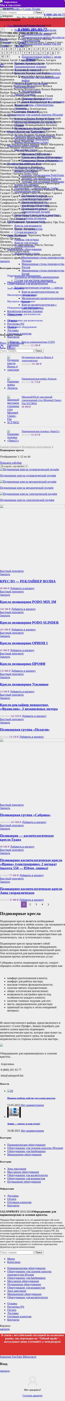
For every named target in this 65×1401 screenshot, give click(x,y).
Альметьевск (37, 60)
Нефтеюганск (43, 154)
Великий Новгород (12, 82)
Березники (18, 73)
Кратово (51, 131)
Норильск (24, 167)
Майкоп (35, 144)
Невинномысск (9, 154)
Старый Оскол (9, 209)
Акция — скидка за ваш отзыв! (23, 1123)
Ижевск (31, 111)
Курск (59, 134)
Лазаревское (7, 137)
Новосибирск (8, 42)
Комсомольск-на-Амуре (26, 128)
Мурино (15, 147)
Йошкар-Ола (8, 115)
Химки (18, 228)
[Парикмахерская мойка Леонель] (13, 383)
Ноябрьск (37, 167)
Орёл (53, 170)
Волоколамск (32, 89)
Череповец (34, 235)
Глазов (49, 95)
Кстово (19, 134)
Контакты (13, 1205)
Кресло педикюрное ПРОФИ (22, 664)
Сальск (15, 193)
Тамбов (16, 215)
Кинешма (47, 121)
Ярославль (22, 251)
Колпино (5, 128)
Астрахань (6, 66)
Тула (12, 218)
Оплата (11, 1198)
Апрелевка (6, 63)
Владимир (6, 86)
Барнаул (44, 69)
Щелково (5, 241)
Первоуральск (28, 176)
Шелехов (15, 238)
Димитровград (23, 99)
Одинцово (18, 170)
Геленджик (23, 95)
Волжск (47, 86)
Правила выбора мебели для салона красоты (31, 1098)
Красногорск (8, 131)
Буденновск (7, 79)
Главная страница (9, 447)
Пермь (41, 176)
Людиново (27, 141)
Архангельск (54, 63)
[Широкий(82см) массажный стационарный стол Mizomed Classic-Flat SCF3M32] (13, 409)
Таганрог (5, 215)
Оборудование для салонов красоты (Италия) (31, 282)
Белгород (5, 73)
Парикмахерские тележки (30, 66)
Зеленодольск (38, 108)
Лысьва (56, 137)
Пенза (15, 176)
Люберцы (14, 141)
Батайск (55, 69)
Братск (40, 76)
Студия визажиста (25, 232)
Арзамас (19, 63)
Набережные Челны (12, 150)
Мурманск (27, 147)
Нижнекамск (28, 157)
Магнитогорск (20, 144)
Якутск (4, 251)
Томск (57, 215)
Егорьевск (23, 102)
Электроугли (25, 244)
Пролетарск (52, 183)
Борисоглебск (26, 76)
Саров (14, 196)
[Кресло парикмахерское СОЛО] (13, 345)
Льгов (3, 141)
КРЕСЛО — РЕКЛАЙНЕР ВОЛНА (28, 581)
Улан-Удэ (5, 222)
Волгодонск (34, 86)
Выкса (14, 92)
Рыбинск (49, 189)
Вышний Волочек (30, 92)
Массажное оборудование (21, 301)
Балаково (20, 69)
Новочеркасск (8, 167)
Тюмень (20, 218)
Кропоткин (7, 134)
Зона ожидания (15, 288)
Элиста (38, 244)
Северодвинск (44, 196)
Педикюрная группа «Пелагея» (25, 729)
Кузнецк (40, 134)
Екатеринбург (8, 39)
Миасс (44, 144)
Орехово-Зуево (22, 173)
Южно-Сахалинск (11, 248)
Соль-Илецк (27, 206)
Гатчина (10, 95)
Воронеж (56, 89)
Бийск (46, 73)
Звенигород (7, 108)
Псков (4, 186)
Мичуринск (56, 144)
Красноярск (34, 39)
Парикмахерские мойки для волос (35, 30)
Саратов (5, 196)
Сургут (51, 209)
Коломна (51, 124)
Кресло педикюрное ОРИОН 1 (24, 643)
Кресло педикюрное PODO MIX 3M (28, 602)
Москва (47, 39)
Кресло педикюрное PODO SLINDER (29, 622)
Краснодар (23, 131)
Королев (47, 128)
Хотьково (29, 228)
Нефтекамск (27, 154)
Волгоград (19, 86)
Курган (50, 134)
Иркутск (42, 111)
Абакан (4, 60)
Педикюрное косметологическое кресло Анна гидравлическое (31, 891)
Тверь (25, 215)
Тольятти (47, 215)
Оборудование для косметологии (25, 320)
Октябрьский (33, 170)
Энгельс (49, 244)
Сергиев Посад (26, 199)
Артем (41, 63)
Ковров (20, 124)
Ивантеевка (19, 111)
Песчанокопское (10, 180)
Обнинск (5, 170)
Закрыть (5, 574)
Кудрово (29, 134)
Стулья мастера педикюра (30, 218)
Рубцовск (37, 189)
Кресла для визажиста (28, 225)
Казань (22, 39)
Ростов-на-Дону (34, 42)
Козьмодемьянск (35, 124)
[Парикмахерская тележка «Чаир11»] (13, 436)
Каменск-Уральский (48, 118)
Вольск (45, 89)
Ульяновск (18, 222)
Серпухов (42, 199)
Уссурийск (45, 222)
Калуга (31, 118)
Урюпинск (31, 222)
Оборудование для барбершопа (24, 307)
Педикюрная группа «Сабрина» (25, 815)
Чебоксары (6, 235)
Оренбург (6, 173)
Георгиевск (37, 95)
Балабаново (7, 69)
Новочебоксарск (46, 163)
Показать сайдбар (11, 462)
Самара (49, 42)
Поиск (39, 12)
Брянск (49, 76)
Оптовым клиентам (19, 1202)
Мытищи (49, 147)
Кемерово (34, 121)
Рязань (60, 189)
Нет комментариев (32, 1105)
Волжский (6, 89)
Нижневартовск (10, 157)
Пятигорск (40, 186)
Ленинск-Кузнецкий (28, 137)
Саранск (57, 193)
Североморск (8, 199)
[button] (22, 588)
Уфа (16, 45)
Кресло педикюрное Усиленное (24, 684)
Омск (20, 42)
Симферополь (8, 202)
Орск (35, 173)
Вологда (19, 89)
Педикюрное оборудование (22, 327)
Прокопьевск (36, 183)
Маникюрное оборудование (22, 295)
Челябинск (25, 45)
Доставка (13, 1195)
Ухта (61, 222)
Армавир (30, 63)
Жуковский (21, 105)
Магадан (5, 144)
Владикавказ (49, 82)
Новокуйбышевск (48, 160)
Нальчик (30, 150)
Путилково (26, 186)
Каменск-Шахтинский (14, 121)
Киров (57, 121)
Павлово (5, 176)
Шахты (4, 238)
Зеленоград (22, 108)
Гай (2, 95)
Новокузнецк (28, 160)
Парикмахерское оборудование (24, 275)
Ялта (13, 251)
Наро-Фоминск (45, 150)
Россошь (5, 189)
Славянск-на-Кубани (31, 202)
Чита (53, 235)
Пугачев (13, 186)
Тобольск (35, 215)
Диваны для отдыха (26, 239)
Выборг (5, 92)
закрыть (5, 261)
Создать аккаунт (33, 1395)
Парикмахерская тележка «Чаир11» (41, 431)
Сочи (39, 206)
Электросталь (8, 244)
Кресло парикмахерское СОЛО (38, 342)
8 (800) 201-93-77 (54, 14)
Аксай (14, 60)
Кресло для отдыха (26, 242)
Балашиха (33, 69)
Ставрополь (50, 206)
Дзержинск (7, 99)
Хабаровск (6, 228)
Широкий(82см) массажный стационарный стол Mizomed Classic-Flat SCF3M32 (42, 400)
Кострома (58, 128)
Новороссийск (9, 163)
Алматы (23, 60)
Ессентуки (54, 102)
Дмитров (38, 99)
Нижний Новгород (48, 157)
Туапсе (4, 218)
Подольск (22, 183)
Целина (4, 231)
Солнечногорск (9, 206)
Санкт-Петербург (40, 193)
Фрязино (5, 225)
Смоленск (50, 202)
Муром (38, 147)
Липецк (46, 137)
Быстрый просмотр (12, 571)
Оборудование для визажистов (24, 314)
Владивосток (33, 82)
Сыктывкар (18, 212)
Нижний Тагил (9, 160)
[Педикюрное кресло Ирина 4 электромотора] (13, 363)
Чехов (45, 235)
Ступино (40, 209)
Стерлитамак (27, 209)
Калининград (17, 118)
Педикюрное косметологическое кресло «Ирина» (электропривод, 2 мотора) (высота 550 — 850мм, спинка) (31, 864)
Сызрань (5, 212)
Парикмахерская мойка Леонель (39, 378)
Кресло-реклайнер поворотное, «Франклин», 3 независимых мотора (29, 707)
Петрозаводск (29, 180)
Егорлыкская (8, 102)
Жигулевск (7, 105)
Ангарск (51, 60)
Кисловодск (7, 124)
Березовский (33, 73)
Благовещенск (9, 76)
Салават (5, 193)
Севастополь (27, 196)
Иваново (5, 111)
